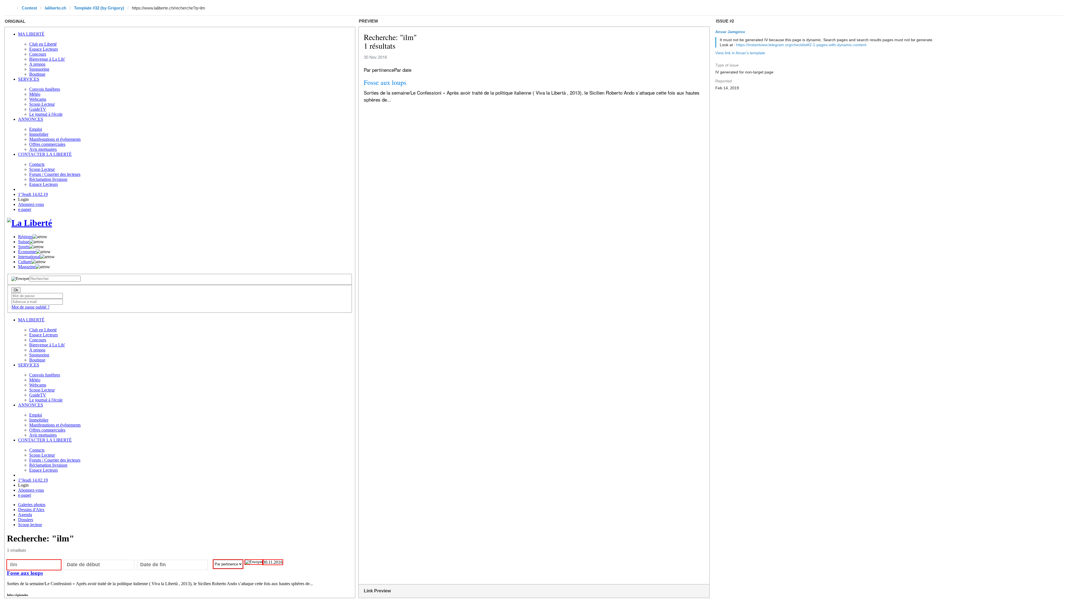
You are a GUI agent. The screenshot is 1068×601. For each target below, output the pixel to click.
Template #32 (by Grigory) (99, 8)
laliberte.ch (55, 8)
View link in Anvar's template (740, 53)
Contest (29, 8)
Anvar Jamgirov (730, 31)
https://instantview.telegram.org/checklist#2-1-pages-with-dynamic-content (801, 45)
